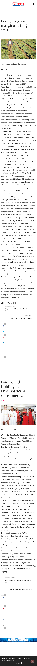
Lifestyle (16, 376)
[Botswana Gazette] (18, 4)
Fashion (9, 376)
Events (3, 376)
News (9, 15)
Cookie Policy (11, 660)
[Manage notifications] (32, 661)
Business (4, 15)
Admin (4, 35)
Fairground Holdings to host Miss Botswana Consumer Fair (14, 388)
